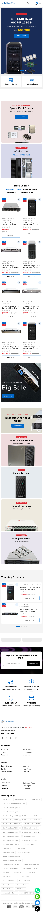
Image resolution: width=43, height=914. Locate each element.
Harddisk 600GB (8, 852)
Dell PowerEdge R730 (10, 832)
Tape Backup (7, 889)
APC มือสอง (6, 799)
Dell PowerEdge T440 (29, 840)
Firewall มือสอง (29, 844)
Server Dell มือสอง (8, 218)
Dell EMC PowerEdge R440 (12, 812)
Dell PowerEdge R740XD (11, 836)
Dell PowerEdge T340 (10, 840)
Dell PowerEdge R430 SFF (31, 820)
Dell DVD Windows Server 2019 (14, 804)
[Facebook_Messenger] (37, 902)
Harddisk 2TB (21, 848)
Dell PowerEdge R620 (32, 824)
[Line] (37, 896)
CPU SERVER (35, 799)
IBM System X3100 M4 (30, 869)
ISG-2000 (6, 873)
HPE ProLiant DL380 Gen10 (12, 856)
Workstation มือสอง (9, 893)
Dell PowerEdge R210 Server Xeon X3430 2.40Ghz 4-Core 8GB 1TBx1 (28, 612)
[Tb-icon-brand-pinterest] (16, 738)
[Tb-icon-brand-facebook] (2, 738)
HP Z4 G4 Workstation (10, 869)
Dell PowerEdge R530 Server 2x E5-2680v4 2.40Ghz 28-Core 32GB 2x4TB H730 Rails (10, 349)
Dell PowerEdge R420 (10, 820)
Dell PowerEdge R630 (10, 828)
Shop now (21, 36)
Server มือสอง (6, 220)
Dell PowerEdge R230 (29, 816)
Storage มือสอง (22, 885)
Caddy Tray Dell (20, 799)
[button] (18, 626)
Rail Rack (32, 873)
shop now (21, 117)
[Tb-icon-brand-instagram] (11, 738)
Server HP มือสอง (25, 585)
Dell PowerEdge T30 (31, 836)
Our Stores (28, 727)
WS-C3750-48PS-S (27, 893)
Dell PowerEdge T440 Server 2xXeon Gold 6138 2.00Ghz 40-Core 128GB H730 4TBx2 (31, 268)
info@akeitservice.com (9, 730)
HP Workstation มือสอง (32, 864)
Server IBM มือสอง (25, 881)
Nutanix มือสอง (19, 873)
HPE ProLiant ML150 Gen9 (12, 860)
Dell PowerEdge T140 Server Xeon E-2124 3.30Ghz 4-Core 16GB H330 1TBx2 (31, 349)
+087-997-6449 (8, 733)
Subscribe (33, 663)
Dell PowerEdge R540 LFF (11, 824)
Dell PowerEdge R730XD (30, 832)
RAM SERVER (7, 877)
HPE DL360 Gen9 (24, 852)
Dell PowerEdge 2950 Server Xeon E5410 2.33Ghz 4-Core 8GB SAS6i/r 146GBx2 (31, 309)
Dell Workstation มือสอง (11, 844)
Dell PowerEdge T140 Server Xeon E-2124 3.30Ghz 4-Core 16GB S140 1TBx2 (31, 225)
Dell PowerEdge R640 (29, 828)
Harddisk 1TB (7, 848)
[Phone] (37, 890)
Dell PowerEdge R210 (10, 816)
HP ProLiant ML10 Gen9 (11, 864)
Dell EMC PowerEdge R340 (12, 808)
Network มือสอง (32, 84)
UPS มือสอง (20, 889)
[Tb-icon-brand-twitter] (7, 738)
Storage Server (11, 84)
